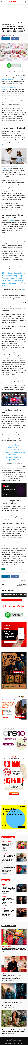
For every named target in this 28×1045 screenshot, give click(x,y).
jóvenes (8, 569)
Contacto (9, 1040)
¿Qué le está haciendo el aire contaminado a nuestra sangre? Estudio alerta (8, 869)
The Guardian (10, 220)
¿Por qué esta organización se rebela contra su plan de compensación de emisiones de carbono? (21, 583)
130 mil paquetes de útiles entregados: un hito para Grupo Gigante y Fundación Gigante (7, 845)
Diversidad (8, 22)
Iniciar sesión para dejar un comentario (14, 594)
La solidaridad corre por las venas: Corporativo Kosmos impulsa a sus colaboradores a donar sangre (12, 977)
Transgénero (5, 299)
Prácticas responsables (6, 841)
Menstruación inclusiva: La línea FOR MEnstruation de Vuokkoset (7, 583)
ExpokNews (8, 35)
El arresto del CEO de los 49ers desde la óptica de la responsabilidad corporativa (7, 913)
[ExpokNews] (2, 35)
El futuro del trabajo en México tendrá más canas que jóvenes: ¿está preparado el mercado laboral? (8, 858)
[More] (21, 38)
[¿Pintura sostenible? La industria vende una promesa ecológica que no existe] (14, 1018)
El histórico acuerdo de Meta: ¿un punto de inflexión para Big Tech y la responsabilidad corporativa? (8, 888)
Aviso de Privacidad (17, 1040)
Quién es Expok (14, 1039)
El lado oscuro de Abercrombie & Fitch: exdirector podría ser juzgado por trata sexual (7, 900)
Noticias (3, 22)
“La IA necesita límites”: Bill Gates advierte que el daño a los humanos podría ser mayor (12, 1004)
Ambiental (3, 1028)
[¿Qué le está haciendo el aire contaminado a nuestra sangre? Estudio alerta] (22, 869)
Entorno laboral (4, 853)
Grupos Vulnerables (5, 865)
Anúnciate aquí (22, 1039)
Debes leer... (4, 884)
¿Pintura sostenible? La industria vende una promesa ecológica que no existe (13, 1030)
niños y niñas (14, 569)
